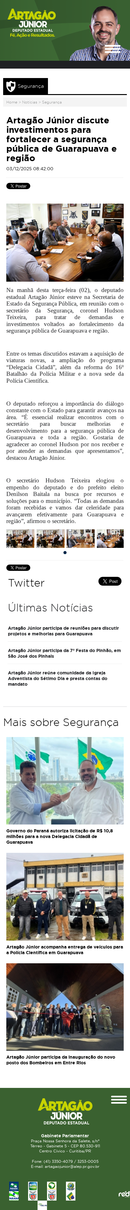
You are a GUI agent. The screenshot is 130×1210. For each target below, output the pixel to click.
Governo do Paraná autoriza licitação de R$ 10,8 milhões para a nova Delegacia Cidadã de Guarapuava (59, 836)
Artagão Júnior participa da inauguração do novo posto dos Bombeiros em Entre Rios (60, 1060)
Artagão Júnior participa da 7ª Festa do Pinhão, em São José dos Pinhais (64, 653)
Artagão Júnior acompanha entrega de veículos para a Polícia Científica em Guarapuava (64, 949)
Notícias (29, 102)
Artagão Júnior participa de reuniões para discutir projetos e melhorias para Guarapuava (63, 631)
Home (11, 102)
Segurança (52, 102)
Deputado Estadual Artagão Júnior (42, 23)
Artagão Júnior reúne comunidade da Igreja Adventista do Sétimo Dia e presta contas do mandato (57, 678)
